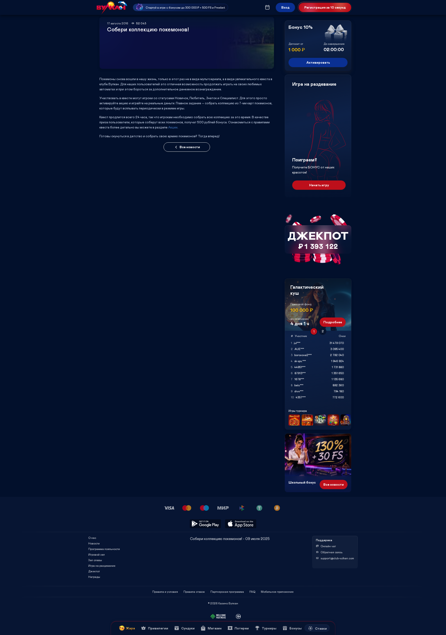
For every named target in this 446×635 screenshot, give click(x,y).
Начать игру (319, 185)
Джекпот (94, 571)
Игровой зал (96, 554)
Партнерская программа (227, 591)
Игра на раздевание (101, 565)
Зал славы (95, 560)
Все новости (190, 147)
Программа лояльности (104, 549)
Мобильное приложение (277, 591)
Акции (172, 127)
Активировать (318, 62)
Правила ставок (194, 591)
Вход (285, 7)
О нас (92, 538)
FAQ (252, 591)
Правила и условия (165, 591)
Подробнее (332, 322)
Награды (94, 577)
